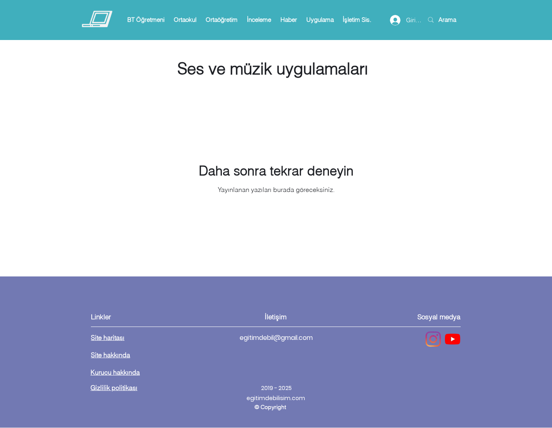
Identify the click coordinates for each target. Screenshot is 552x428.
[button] (145, 20)
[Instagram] (433, 339)
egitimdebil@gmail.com (276, 337)
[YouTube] (452, 339)
